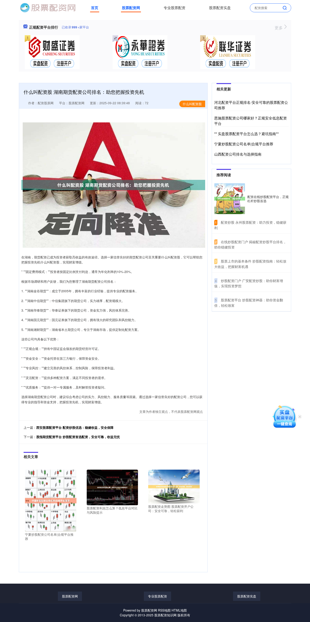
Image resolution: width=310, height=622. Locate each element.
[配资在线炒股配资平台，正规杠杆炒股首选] (229, 198)
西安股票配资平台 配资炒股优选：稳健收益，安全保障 (74, 427)
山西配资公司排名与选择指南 (237, 154)
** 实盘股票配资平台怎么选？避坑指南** (246, 133)
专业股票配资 (174, 7)
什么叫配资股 (192, 104)
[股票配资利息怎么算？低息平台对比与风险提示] (112, 487)
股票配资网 (131, 7)
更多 (279, 27)
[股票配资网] (47, 7)
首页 (94, 7)
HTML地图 (179, 610)
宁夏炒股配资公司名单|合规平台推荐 (243, 143)
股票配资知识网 (165, 615)
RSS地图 (164, 610)
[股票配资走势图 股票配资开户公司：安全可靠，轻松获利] (174, 486)
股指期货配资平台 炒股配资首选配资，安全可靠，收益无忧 (78, 436)
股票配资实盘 (220, 7)
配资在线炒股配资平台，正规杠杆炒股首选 (268, 198)
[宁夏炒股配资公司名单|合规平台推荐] (50, 500)
